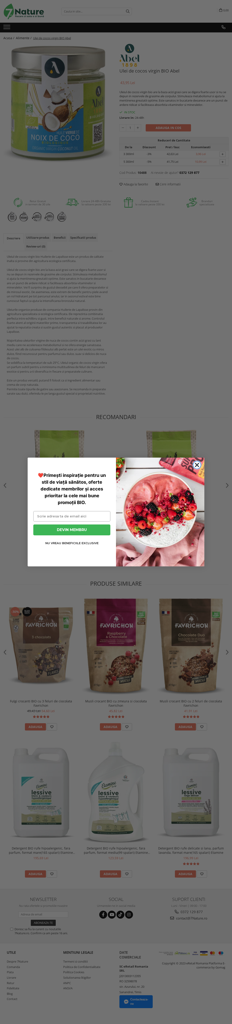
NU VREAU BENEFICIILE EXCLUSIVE (72, 543)
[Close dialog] (197, 465)
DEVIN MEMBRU (72, 530)
